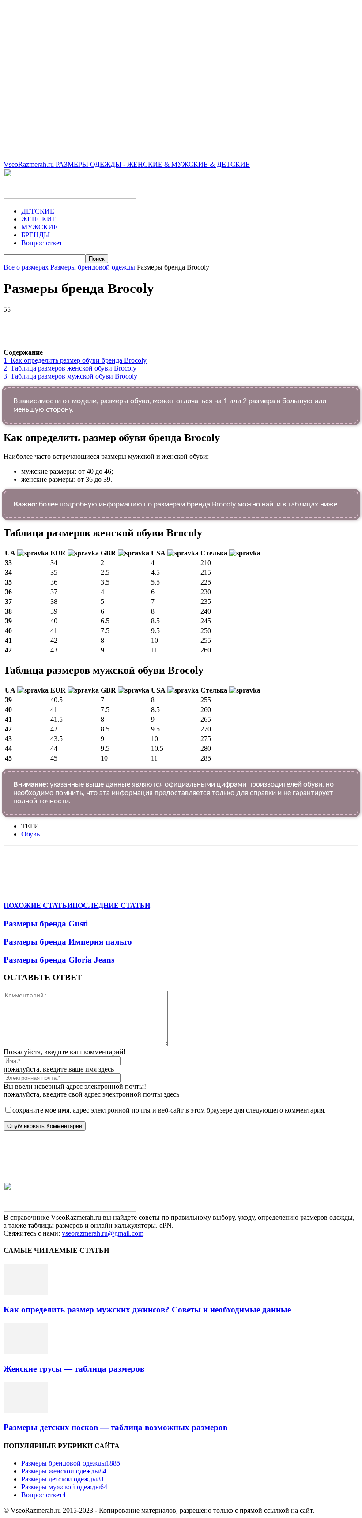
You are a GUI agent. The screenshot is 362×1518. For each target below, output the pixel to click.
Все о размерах (26, 267)
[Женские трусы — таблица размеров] (26, 1351)
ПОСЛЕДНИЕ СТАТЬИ (111, 905)
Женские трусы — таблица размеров (74, 1368)
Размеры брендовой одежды (92, 267)
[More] (253, 323)
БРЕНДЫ (35, 235)
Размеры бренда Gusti (46, 923)
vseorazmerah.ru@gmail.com (102, 1233)
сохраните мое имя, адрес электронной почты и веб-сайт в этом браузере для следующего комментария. (169, 1110)
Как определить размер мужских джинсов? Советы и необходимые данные (147, 1309)
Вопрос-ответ (41, 243)
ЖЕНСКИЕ (39, 219)
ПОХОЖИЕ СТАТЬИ (38, 905)
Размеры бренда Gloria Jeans (59, 959)
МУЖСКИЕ (39, 227)
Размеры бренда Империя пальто (68, 941)
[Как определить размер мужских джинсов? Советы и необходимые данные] (26, 1293)
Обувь (30, 834)
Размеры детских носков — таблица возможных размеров (115, 1427)
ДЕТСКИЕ (37, 211)
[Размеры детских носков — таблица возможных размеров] (26, 1410)
